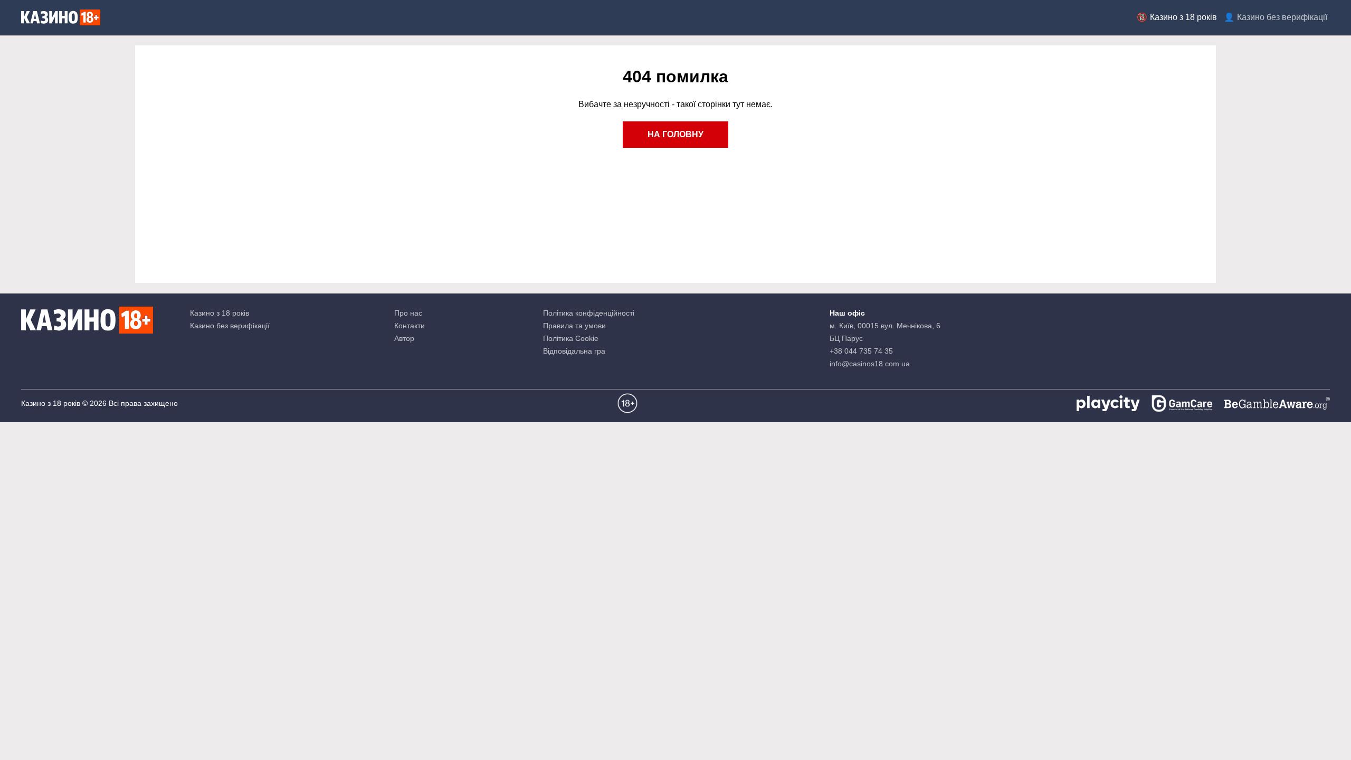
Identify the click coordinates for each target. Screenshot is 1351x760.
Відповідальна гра (574, 351)
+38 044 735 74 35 (861, 351)
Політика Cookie (570, 338)
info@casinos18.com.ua (870, 363)
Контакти (409, 325)
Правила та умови (574, 325)
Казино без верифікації (1282, 17)
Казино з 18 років (1183, 17)
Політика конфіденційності (588, 313)
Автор (404, 338)
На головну (675, 134)
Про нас (408, 313)
